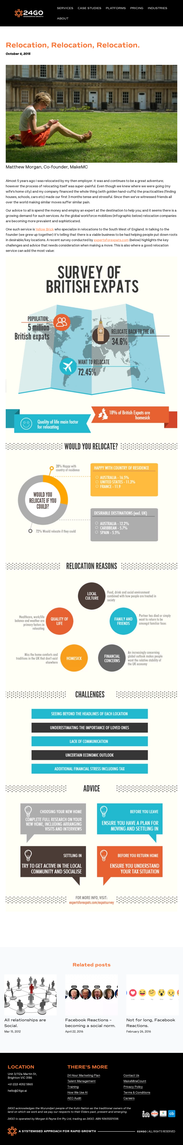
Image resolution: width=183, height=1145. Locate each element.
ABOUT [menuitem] (62, 18)
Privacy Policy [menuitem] (133, 1087)
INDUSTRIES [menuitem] (157, 8)
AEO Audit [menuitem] (74, 1098)
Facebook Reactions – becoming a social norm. (90, 1023)
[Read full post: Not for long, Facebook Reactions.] (152, 994)
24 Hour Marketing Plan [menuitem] (83, 1075)
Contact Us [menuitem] (131, 1075)
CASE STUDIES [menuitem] (89, 8)
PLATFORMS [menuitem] (116, 8)
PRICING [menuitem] (136, 8)
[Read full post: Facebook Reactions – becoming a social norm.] (91, 994)
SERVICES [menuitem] (65, 8)
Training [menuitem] (73, 1087)
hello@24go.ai (17, 1091)
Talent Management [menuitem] (81, 1081)
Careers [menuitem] (129, 1098)
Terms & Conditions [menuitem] (136, 1092)
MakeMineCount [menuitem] (134, 1081)
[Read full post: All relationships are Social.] (30, 994)
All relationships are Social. (25, 1023)
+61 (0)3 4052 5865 (20, 1084)
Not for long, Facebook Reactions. (150, 1023)
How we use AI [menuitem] (77, 1092)
